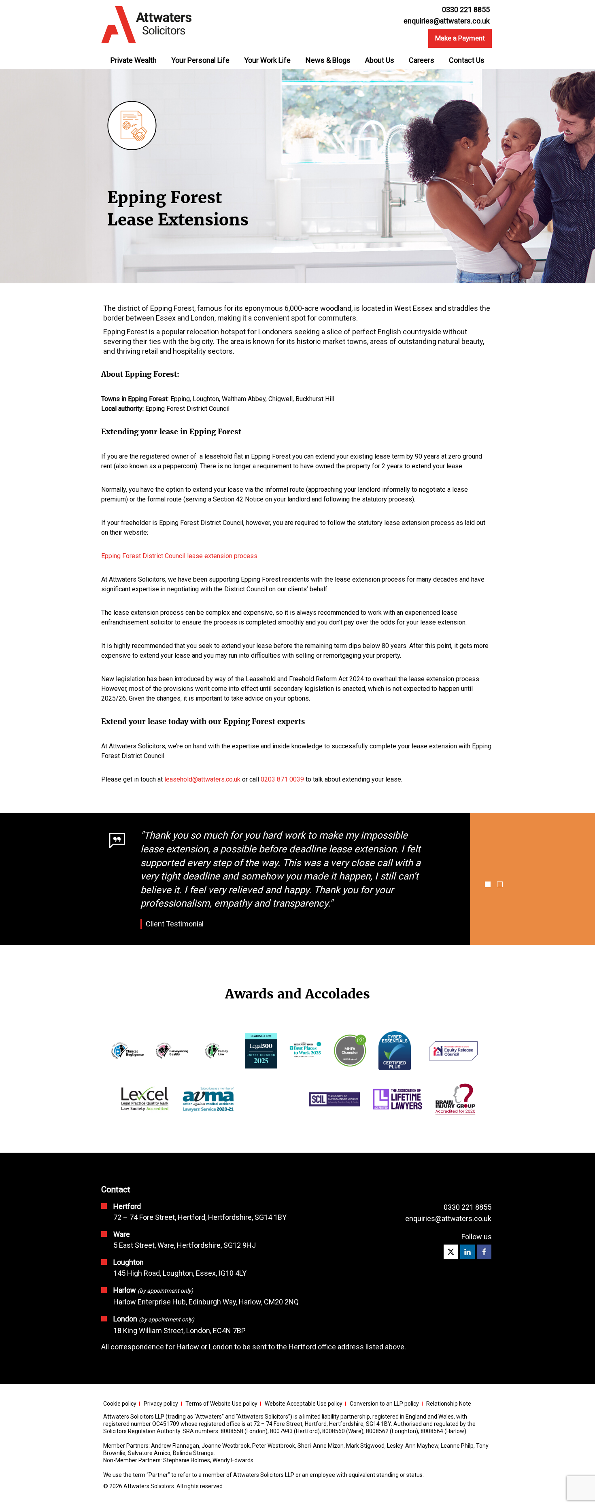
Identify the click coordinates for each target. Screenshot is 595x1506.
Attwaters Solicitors (148, 1486)
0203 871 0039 (282, 779)
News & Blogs (328, 60)
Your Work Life (267, 60)
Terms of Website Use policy (221, 1403)
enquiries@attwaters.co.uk (447, 21)
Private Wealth (133, 60)
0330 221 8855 (467, 1207)
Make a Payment (460, 38)
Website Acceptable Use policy (303, 1403)
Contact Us (466, 60)
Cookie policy (119, 1403)
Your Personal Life (200, 60)
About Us (379, 60)
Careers (421, 60)
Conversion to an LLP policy (384, 1403)
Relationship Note (448, 1403)
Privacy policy (161, 1403)
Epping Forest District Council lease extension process (179, 556)
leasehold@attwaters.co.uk (202, 779)
